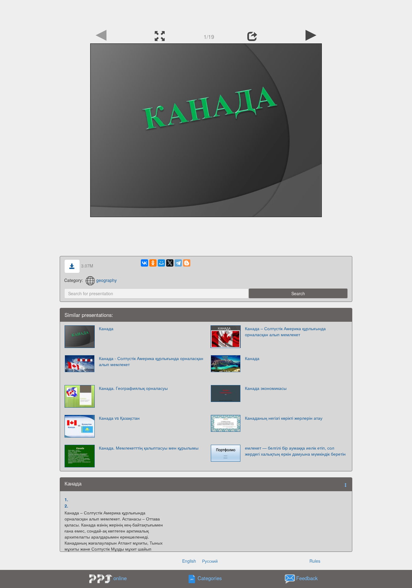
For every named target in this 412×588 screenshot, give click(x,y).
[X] (169, 263)
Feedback (307, 578)
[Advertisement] (206, 13)
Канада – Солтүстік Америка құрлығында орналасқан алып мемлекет (285, 331)
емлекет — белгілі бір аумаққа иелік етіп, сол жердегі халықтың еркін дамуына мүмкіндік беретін (295, 451)
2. (66, 506)
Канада (106, 328)
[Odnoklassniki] (153, 263)
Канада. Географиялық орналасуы (133, 388)
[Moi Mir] (161, 263)
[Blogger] (186, 263)
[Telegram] (178, 263)
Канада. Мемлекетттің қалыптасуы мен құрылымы (148, 448)
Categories (210, 578)
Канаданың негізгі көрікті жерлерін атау (283, 418)
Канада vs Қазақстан (119, 418)
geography (106, 280)
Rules (314, 561)
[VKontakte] (144, 263)
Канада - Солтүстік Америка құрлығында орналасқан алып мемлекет (151, 361)
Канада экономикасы (266, 388)
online (120, 578)
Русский (210, 561)
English (189, 561)
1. (66, 499)
